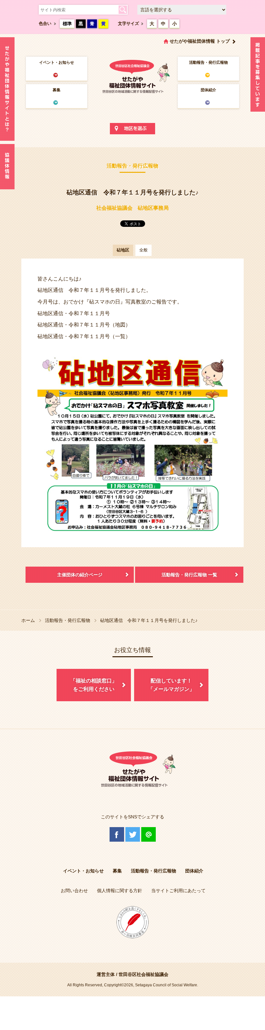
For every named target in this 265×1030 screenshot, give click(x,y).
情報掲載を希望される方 (257, 76)
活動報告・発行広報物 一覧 (189, 574)
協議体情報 (7, 166)
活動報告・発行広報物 (208, 62)
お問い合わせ (74, 890)
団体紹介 (208, 90)
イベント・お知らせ (56, 62)
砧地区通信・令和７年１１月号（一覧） (84, 336)
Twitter (132, 834)
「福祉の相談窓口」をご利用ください (93, 685)
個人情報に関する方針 (119, 890)
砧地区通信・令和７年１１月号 (73, 313)
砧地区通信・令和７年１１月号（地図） (84, 324)
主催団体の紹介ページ (79, 574)
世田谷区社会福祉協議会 (143, 974)
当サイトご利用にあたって (178, 890)
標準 (67, 23)
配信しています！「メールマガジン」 (171, 685)
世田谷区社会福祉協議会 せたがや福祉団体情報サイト (132, 76)
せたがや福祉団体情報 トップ (200, 41)
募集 (56, 90)
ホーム (28, 620)
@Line (148, 834)
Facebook (117, 834)
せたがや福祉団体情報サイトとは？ (7, 89)
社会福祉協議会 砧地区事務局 (132, 208)
